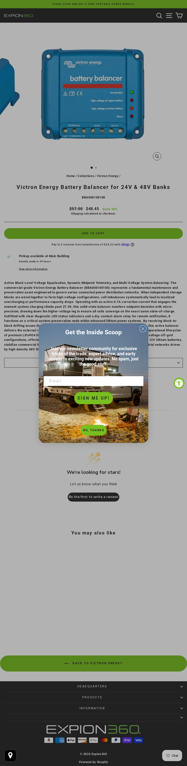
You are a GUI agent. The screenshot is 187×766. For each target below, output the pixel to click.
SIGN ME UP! (93, 398)
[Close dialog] (143, 329)
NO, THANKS (93, 430)
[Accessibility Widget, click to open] (179, 383)
